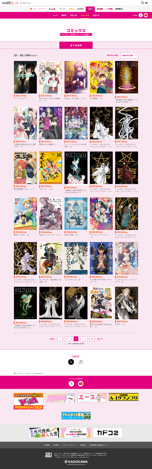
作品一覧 (73, 15)
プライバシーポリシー (69, 445)
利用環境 (82, 445)
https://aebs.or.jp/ (84, 457)
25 (92, 339)
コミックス (85, 15)
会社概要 (46, 445)
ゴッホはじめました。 (38, 373)
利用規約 (56, 445)
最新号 (63, 15)
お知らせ (96, 15)
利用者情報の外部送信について (98, 445)
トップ (55, 15)
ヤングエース (21, 373)
